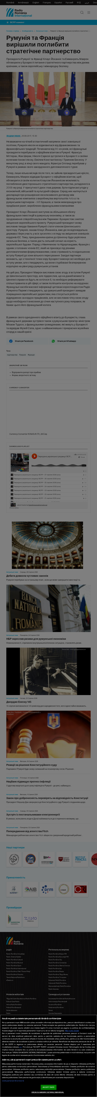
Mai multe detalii (72, 1031)
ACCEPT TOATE (48, 1087)
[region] (48, 1056)
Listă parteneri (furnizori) (13, 1081)
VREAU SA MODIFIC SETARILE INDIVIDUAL (47, 1092)
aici (20, 1047)
